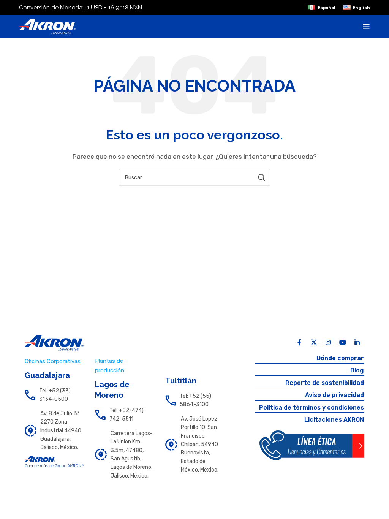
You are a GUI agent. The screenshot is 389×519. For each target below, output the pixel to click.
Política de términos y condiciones (311, 407)
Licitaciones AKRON (334, 419)
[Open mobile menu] (366, 26)
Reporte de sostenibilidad (324, 382)
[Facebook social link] (299, 342)
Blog (357, 370)
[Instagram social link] (328, 342)
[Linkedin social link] (357, 342)
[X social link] (314, 342)
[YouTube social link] (342, 342)
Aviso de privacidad (334, 395)
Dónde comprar (340, 358)
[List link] (54, 395)
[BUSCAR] (261, 177)
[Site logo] (47, 26)
